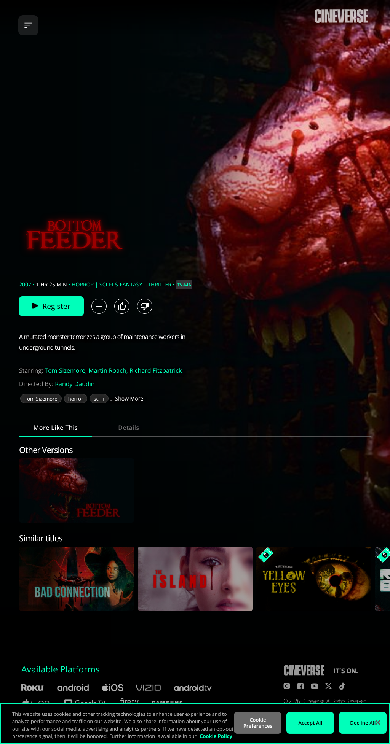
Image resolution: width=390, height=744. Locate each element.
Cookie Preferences (257, 722)
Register (56, 306)
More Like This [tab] (56, 427)
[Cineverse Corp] (341, 23)
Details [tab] (128, 427)
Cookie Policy (216, 736)
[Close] (377, 722)
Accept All (311, 722)
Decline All (363, 722)
